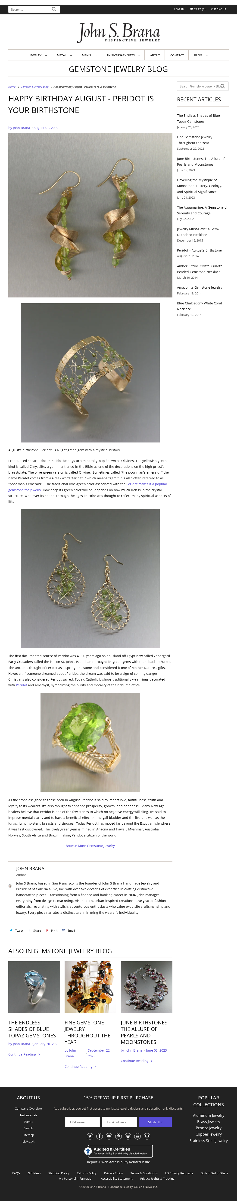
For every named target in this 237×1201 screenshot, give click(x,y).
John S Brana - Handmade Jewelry (111, 1187)
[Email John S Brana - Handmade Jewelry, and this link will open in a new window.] (147, 1136)
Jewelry (36, 55)
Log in (179, 9)
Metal (62, 55)
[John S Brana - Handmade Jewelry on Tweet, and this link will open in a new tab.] (90, 1136)
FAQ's (16, 1173)
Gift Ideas (34, 1173)
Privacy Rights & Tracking (157, 1178)
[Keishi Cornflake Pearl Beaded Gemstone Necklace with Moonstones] (146, 987)
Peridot (21, 685)
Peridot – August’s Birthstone (199, 250)
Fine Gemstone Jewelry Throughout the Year (87, 1032)
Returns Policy (87, 1173)
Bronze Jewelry (208, 1127)
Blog (198, 55)
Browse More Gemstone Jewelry (90, 845)
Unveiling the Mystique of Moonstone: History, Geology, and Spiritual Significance (199, 186)
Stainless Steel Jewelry (209, 1140)
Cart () (199, 9)
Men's (87, 55)
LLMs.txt (28, 1141)
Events (28, 1122)
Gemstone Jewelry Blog (118, 69)
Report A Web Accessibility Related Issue (118, 1162)
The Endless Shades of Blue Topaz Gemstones (32, 1029)
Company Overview (28, 1108)
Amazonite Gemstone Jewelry (199, 287)
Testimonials (28, 1115)
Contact (177, 55)
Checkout (218, 9)
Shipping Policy (58, 1173)
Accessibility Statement (117, 1178)
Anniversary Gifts (121, 55)
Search (28, 1128)
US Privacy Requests (179, 1173)
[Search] (54, 10)
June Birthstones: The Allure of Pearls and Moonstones (145, 1032)
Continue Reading (22, 1054)
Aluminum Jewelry (208, 1115)
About (155, 55)
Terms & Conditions (144, 1173)
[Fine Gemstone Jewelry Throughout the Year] (90, 987)
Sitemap (28, 1135)
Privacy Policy (113, 1173)
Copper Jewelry (209, 1134)
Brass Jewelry (208, 1121)
